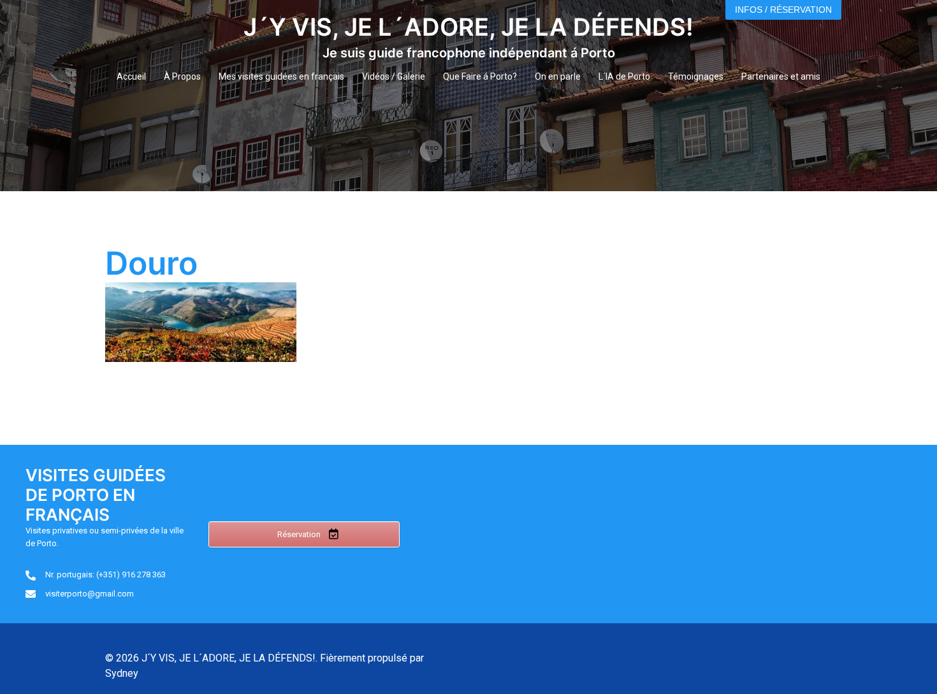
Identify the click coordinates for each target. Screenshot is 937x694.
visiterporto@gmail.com (89, 593)
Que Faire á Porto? (480, 76)
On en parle (558, 76)
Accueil (131, 76)
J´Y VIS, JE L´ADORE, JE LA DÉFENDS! (468, 26)
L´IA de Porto (624, 76)
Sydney (121, 673)
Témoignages (695, 76)
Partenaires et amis (780, 76)
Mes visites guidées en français (281, 76)
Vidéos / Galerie (393, 76)
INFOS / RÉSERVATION (783, 9)
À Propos (182, 76)
